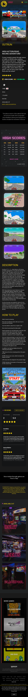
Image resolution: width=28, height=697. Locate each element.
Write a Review (19, 410)
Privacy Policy (14, 691)
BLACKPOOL (12, 104)
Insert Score (14, 159)
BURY (3, 104)
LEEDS (7, 104)
